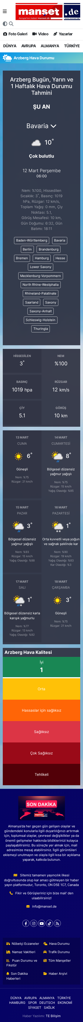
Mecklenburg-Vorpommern (40, 276)
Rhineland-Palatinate (40, 293)
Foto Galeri (17, 34)
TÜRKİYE (72, 46)
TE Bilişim (53, 1016)
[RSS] (57, 923)
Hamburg (42, 258)
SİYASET (34, 1008)
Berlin (27, 249)
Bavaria (59, 240)
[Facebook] (25, 923)
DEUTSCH (47, 1003)
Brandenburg (49, 249)
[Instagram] (33, 923)
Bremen (22, 258)
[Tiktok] (49, 923)
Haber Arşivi (58, 974)
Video (42, 34)
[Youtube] (41, 923)
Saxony (50, 302)
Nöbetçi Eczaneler (25, 944)
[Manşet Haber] (48, 11)
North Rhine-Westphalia (41, 285)
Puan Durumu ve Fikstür (21, 963)
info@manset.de (44, 906)
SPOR (32, 1003)
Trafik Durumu (59, 952)
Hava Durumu (59, 944)
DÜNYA (9, 46)
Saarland (31, 302)
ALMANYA (50, 46)
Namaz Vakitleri (23, 952)
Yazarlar (65, 34)
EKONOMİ (65, 1003)
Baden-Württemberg (31, 240)
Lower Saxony (40, 267)
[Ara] (11, 24)
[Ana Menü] (5, 11)
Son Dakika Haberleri (17, 976)
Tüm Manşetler (59, 961)
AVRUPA (28, 46)
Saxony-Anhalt (41, 311)
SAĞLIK (49, 1008)
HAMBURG (17, 1003)
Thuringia (40, 329)
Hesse (60, 258)
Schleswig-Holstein (40, 320)
